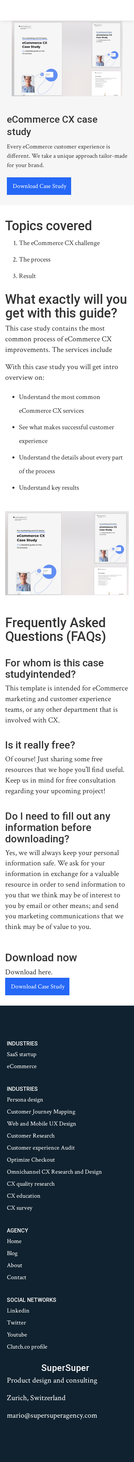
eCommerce (22, 1066)
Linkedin (18, 1310)
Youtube (17, 1334)
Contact (16, 1277)
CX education (24, 1196)
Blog (12, 1253)
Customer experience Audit (41, 1147)
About (14, 1265)
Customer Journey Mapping (41, 1111)
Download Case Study (39, 186)
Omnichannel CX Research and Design (54, 1172)
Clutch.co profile (27, 1346)
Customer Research (31, 1135)
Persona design (25, 1099)
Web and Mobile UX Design (41, 1123)
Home (14, 1241)
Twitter (16, 1322)
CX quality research (31, 1184)
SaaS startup (21, 1054)
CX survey (19, 1208)
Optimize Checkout (31, 1159)
